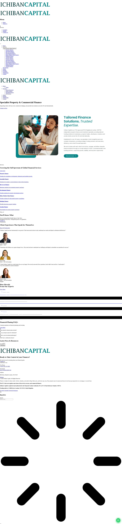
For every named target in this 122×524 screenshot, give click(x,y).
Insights (4, 96)
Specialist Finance (10, 51)
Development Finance (10, 53)
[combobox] (6, 399)
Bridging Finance (9, 56)
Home (4, 86)
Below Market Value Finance (12, 55)
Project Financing (9, 90)
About (4, 95)
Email (1, 344)
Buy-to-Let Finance (10, 52)
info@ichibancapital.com (5, 370)
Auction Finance (9, 57)
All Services (8, 93)
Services (5, 88)
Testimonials (5, 97)
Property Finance (9, 49)
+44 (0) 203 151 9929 (5, 366)
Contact (4, 99)
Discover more (70, 156)
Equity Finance (9, 91)
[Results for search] (61, 461)
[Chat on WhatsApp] (118, 520)
